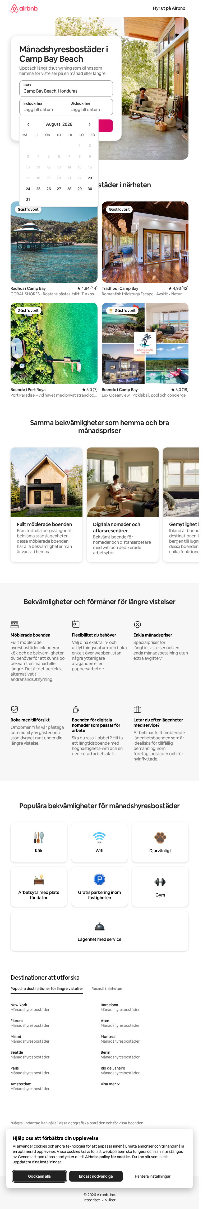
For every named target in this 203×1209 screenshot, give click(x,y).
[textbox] (43, 109)
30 (90, 188)
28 (69, 188)
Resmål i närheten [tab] (106, 988)
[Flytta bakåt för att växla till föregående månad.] (28, 124)
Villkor (110, 1200)
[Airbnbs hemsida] (24, 8)
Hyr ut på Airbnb (169, 8)
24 (28, 188)
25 (38, 188)
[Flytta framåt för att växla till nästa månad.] (89, 124)
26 (49, 188)
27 (59, 188)
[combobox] (66, 91)
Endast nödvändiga (96, 1176)
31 (28, 199)
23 (90, 178)
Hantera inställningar (152, 1176)
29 (79, 188)
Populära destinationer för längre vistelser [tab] (47, 988)
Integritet (92, 1200)
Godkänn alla (39, 1176)
